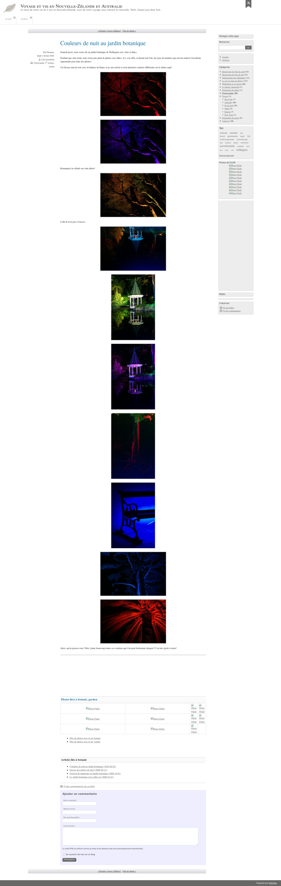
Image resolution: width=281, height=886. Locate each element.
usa (221, 150)
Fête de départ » (129, 30)
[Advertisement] (133, 674)
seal (247, 146)
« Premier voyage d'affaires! (109, 30)
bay (241, 133)
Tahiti (227, 108)
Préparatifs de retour (230, 118)
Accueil (225, 57)
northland (244, 142)
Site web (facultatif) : (71, 817)
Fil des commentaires (232, 310)
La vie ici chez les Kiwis (232, 80)
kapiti (242, 136)
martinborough (242, 139)
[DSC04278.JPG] (133, 94)
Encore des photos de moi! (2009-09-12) (88, 770)
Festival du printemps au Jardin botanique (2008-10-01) (95, 773)
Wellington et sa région (231, 84)
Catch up (225, 121)
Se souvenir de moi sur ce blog (80, 854)
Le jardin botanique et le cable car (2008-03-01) (92, 777)
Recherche (224, 42)
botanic (51, 62)
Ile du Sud (229, 105)
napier (235, 142)
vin (232, 150)
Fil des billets (228, 307)
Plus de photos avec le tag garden (85, 741)
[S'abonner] (248, 8)
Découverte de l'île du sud (233, 74)
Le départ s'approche (230, 87)
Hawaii (227, 111)
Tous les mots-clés (226, 155)
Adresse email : (69, 809)
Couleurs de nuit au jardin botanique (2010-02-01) (93, 766)
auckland (223, 132)
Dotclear (273, 883)
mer (221, 142)
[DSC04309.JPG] (133, 376)
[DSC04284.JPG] (133, 195)
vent (226, 150)
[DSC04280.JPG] (133, 141)
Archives (225, 60)
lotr (248, 136)
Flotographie (39, 62)
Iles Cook (228, 99)
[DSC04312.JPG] (133, 446)
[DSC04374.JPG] (133, 621)
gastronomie (233, 136)
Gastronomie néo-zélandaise (233, 77)
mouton (228, 142)
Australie (228, 102)
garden (51, 66)
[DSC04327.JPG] (133, 515)
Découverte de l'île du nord (233, 71)
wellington (241, 149)
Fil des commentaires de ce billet (79, 786)
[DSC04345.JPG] (133, 573)
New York (229, 114)
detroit (222, 136)
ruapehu (240, 146)
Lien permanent (47, 59)
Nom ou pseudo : (70, 800)
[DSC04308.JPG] (133, 307)
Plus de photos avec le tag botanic (85, 738)
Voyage (225, 96)
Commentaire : (69, 826)
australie (233, 132)
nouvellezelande (227, 146)
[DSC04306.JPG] (133, 248)
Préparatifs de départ (230, 90)
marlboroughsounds (227, 139)
